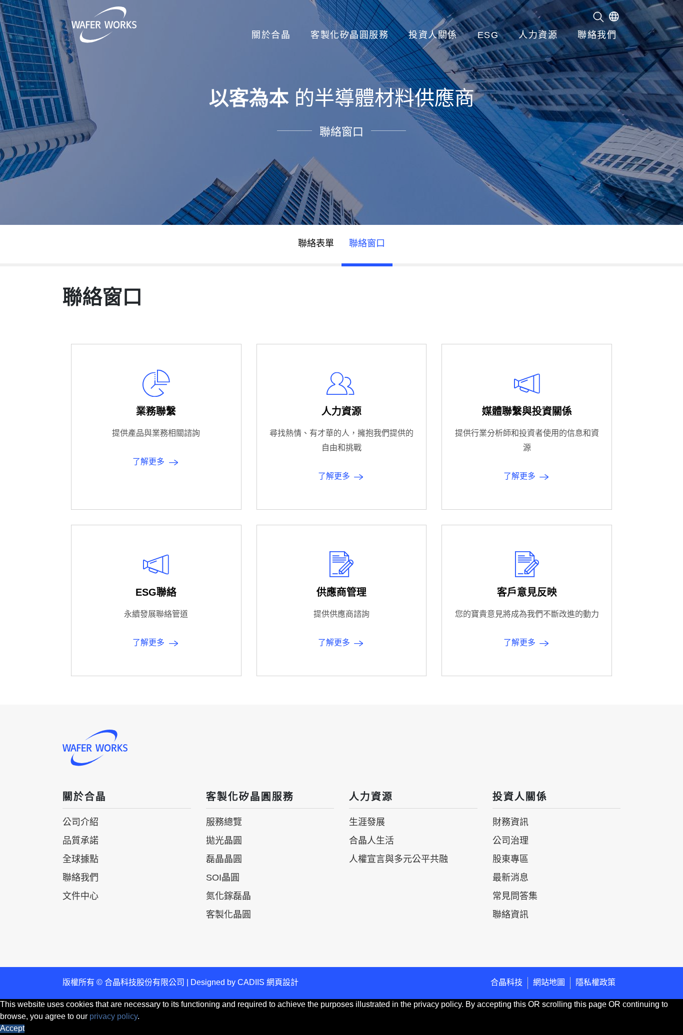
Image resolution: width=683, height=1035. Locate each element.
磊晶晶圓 (224, 860)
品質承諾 (80, 841)
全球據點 (80, 860)
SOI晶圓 (223, 878)
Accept (12, 1029)
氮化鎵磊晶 (228, 897)
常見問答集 (515, 897)
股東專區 (510, 860)
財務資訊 (510, 823)
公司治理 (510, 841)
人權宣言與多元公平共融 (398, 860)
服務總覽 (224, 823)
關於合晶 (271, 35)
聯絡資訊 (510, 915)
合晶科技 (506, 983)
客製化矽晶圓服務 (349, 35)
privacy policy (114, 1017)
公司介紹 (80, 823)
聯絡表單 (316, 244)
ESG (488, 35)
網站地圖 (549, 983)
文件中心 (80, 897)
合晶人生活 (371, 841)
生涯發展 (367, 823)
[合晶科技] (104, 24)
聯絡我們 (597, 35)
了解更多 (148, 462)
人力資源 (538, 35)
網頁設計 (282, 983)
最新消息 (510, 878)
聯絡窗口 (367, 244)
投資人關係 (433, 35)
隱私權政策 (596, 983)
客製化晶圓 (228, 915)
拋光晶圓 (224, 841)
